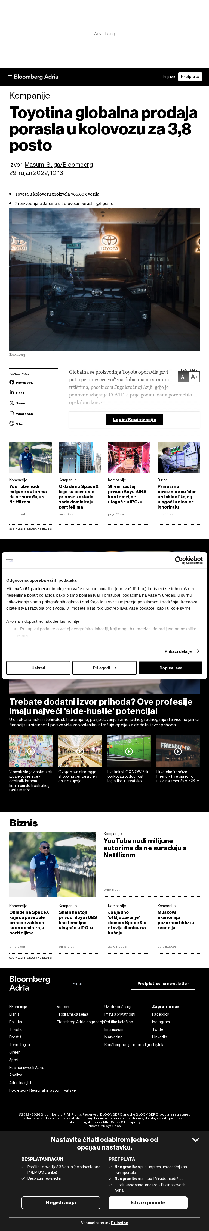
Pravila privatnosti (120, 1014)
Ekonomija (18, 1007)
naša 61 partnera (31, 588)
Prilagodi (101, 667)
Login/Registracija (134, 419)
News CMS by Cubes (104, 1126)
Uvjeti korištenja (118, 1007)
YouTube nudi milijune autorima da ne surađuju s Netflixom (28, 494)
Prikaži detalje (178, 651)
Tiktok (158, 1045)
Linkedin (159, 1037)
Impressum (114, 1029)
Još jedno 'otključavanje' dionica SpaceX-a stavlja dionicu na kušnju (127, 923)
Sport (14, 1060)
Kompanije (18, 480)
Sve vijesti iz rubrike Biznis (30, 528)
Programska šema (72, 1014)
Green (15, 1052)
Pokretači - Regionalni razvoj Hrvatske (33, 1090)
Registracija (61, 1203)
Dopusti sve (170, 667)
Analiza (15, 1075)
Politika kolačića (118, 1022)
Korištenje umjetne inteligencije (128, 1045)
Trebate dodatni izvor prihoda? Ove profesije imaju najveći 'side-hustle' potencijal (101, 706)
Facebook (160, 1014)
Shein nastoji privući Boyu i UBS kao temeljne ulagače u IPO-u (127, 494)
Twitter (158, 1029)
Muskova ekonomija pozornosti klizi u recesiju (176, 920)
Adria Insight (20, 1083)
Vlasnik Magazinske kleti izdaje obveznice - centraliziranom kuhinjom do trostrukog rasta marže (30, 781)
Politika (15, 1022)
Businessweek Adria (26, 1067)
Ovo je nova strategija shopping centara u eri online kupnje (77, 776)
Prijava (169, 76)
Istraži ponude (148, 1203)
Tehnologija (19, 1045)
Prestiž (15, 1037)
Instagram (161, 1022)
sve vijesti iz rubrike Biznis (30, 957)
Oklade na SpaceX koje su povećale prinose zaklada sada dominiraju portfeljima (79, 497)
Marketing (113, 1037)
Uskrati (38, 667)
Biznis (23, 823)
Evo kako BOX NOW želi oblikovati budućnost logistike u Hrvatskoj (127, 776)
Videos (63, 1007)
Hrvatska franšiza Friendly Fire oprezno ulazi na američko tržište (177, 776)
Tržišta (15, 1029)
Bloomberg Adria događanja (80, 1022)
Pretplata (190, 76)
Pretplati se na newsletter (163, 983)
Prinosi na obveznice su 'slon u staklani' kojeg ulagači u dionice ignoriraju (177, 497)
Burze (163, 480)
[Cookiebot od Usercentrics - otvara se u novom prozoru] (179, 560)
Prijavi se (119, 1223)
